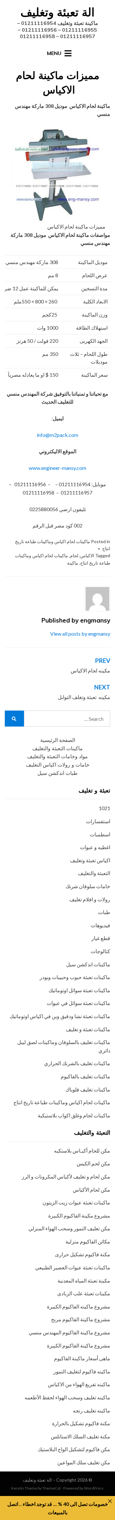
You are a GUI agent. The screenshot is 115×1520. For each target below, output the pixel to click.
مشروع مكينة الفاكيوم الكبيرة (79, 1215)
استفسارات (98, 821)
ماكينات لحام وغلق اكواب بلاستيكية (74, 1115)
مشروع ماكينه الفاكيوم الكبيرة (78, 1306)
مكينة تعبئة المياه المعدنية (83, 1280)
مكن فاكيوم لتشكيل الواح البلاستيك (74, 1449)
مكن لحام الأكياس (91, 1189)
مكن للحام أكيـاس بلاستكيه (82, 1150)
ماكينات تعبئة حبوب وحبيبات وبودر (75, 977)
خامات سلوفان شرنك (87, 886)
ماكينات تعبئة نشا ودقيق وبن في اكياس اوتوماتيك (60, 1016)
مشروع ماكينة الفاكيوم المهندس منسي (69, 1332)
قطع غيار (100, 938)
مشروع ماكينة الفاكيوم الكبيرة (78, 1345)
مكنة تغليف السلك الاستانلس (80, 1436)
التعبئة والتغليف (94, 873)
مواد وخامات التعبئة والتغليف (57, 756)
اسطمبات (100, 834)
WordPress (94, 1488)
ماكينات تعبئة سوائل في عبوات (78, 1003)
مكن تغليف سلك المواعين (83, 1462)
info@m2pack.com (57, 435)
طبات (104, 912)
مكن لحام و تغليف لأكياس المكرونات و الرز (66, 1176)
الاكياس (87, 555)
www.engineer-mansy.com (57, 468)
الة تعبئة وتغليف (57, 12)
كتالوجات (100, 951)
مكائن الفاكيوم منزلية (87, 1241)
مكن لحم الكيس (93, 1163)
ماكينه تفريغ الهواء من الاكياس (79, 1384)
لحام (74, 555)
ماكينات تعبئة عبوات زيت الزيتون (76, 1202)
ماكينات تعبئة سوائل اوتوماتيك (79, 990)
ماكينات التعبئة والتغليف (57, 748)
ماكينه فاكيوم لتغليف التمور (81, 1371)
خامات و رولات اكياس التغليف (57, 765)
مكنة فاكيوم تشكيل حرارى (82, 1254)
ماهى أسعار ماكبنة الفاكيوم (82, 1358)
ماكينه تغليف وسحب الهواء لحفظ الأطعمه (67, 1397)
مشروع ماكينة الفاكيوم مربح (80, 1319)
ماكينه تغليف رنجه (91, 1410)
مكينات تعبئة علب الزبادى (83, 1293)
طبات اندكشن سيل (57, 773)
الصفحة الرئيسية (57, 740)
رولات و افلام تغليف (89, 899)
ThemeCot (51, 1488)
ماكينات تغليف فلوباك (87, 1089)
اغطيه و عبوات (95, 847)
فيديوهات (100, 925)
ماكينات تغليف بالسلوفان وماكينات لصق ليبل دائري (63, 1046)
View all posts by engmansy (80, 634)
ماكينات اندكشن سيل (88, 964)
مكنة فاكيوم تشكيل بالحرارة (81, 1423)
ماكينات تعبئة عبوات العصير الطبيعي (72, 1267)
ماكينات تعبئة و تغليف (88, 1029)
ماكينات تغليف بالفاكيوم (85, 1076)
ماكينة (72, 563)
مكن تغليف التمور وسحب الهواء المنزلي (69, 1228)
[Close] (110, 1501)
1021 (104, 808)
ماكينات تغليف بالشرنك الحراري (77, 1063)
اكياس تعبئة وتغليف (90, 860)
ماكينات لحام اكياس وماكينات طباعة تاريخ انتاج (61, 1102)
